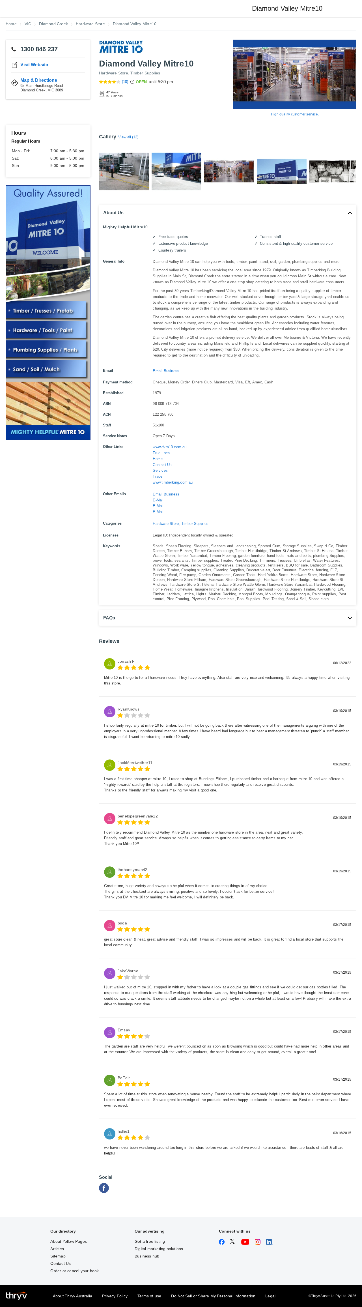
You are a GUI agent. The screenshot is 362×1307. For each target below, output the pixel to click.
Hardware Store (113, 73)
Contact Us (162, 465)
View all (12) (128, 137)
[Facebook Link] (104, 1191)
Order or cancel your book (74, 1271)
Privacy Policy (115, 1296)
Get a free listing (150, 1241)
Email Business (166, 371)
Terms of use (149, 1296)
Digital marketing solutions (159, 1248)
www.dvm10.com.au (169, 447)
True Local (162, 453)
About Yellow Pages (68, 1241)
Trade (157, 476)
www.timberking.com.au (173, 482)
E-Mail (158, 500)
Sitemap (57, 1256)
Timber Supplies (145, 73)
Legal (270, 1296)
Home (158, 459)
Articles (57, 1248)
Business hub (147, 1256)
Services (160, 470)
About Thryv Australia (72, 1296)
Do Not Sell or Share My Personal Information (213, 1296)
